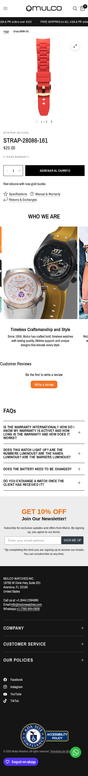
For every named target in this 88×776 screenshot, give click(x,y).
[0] (82, 8)
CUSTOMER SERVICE (24, 644)
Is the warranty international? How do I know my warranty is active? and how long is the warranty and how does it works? (38, 432)
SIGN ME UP (72, 540)
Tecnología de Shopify (62, 751)
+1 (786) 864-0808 (28, 608)
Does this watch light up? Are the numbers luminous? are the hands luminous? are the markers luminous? (37, 453)
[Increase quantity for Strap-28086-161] (19, 170)
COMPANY (13, 628)
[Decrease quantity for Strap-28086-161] (7, 170)
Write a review (44, 384)
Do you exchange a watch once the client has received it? (33, 482)
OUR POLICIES (18, 660)
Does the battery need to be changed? (37, 468)
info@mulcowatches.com (26, 604)
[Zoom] (75, 46)
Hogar (6, 31)
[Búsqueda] (75, 8)
